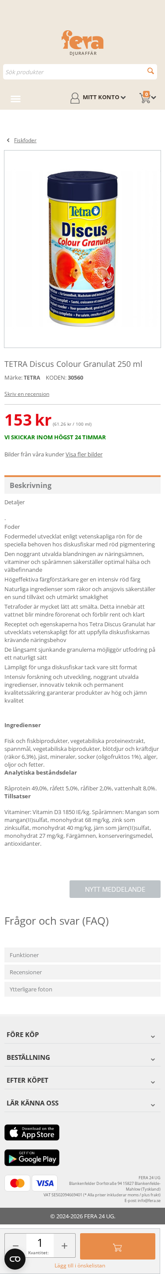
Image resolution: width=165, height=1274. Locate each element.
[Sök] (150, 71)
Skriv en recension (26, 394)
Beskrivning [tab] (30, 485)
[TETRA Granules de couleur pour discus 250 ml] (82, 249)
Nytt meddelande (115, 889)
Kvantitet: (38, 1252)
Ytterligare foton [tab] (31, 989)
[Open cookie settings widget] (15, 1259)
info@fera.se (149, 1200)
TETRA (32, 377)
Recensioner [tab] (26, 972)
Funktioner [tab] (24, 955)
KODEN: (56, 377)
